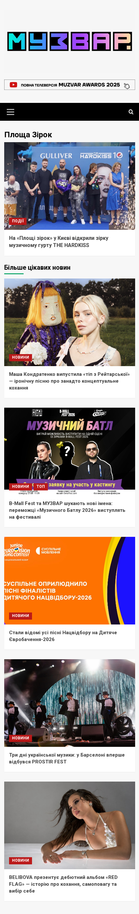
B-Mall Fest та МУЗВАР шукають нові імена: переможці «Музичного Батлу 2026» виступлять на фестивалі (67, 510)
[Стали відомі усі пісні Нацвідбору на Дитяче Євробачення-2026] (69, 580)
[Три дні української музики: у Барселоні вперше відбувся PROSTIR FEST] (69, 703)
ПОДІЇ (18, 221)
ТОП (41, 486)
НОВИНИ (20, 357)
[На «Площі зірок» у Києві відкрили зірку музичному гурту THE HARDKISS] (69, 186)
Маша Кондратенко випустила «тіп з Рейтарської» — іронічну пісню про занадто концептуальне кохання (69, 381)
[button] (10, 111)
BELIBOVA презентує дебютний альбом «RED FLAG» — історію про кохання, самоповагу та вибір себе (63, 884)
